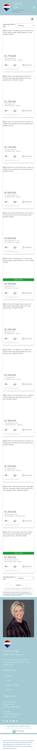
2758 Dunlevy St (11, 287)
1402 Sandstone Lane (13, 424)
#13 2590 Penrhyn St (12, 196)
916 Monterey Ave (13, 59)
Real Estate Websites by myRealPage (23, 728)
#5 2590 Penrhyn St (12, 469)
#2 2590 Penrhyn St (12, 150)
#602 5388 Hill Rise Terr (12, 241)
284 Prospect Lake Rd (13, 560)
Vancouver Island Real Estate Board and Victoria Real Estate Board (18, 593)
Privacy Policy (8, 728)
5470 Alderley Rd (12, 104)
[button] (4, 721)
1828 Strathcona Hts (14, 515)
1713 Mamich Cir (12, 378)
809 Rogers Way (12, 332)
